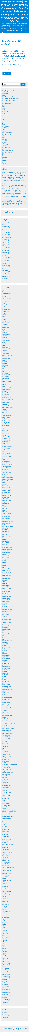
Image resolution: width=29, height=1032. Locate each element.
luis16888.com (6, 544)
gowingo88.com (6, 472)
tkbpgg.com (5, 803)
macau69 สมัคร (6, 555)
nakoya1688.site (6, 599)
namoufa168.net (6, 601)
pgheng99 (5, 642)
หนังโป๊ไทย (5, 145)
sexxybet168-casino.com (8, 723)
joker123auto (5, 511)
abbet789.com (6, 332)
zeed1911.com (5, 886)
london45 (4, 539)
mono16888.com (6, 588)
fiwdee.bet (5, 441)
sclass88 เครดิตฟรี (16, 66)
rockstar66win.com (7, 697)
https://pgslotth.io (7, 152)
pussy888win (5, 683)
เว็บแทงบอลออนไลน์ (7, 996)
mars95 (4, 565)
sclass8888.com (6, 66)
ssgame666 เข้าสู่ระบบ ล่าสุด (9, 764)
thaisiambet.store (6, 789)
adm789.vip (5, 337)
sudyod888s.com (6, 771)
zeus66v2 (4, 890)
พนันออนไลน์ (5, 917)
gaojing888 (5, 459)
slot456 (4, 118)
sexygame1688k (6, 730)
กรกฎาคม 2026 (6, 224)
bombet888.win (6, 392)
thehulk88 (4, 790)
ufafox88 (4, 833)
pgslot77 (4, 650)
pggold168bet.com (7, 640)
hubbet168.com (6, 490)
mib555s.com (5, 585)
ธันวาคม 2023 (6, 275)
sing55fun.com (6, 738)
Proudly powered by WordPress (10, 1028)
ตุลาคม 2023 (5, 278)
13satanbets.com (6, 293)
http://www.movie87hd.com (9, 97)
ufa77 (3, 824)
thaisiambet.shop (6, 785)
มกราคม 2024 (6, 273)
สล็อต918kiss (5, 952)
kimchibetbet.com (7, 520)
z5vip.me (4, 881)
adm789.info (5, 335)
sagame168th (5, 712)
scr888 (4, 722)
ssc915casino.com (7, 762)
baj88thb (4, 362)
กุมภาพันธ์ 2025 (6, 252)
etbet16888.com (6, 432)
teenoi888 (5, 782)
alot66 (4, 342)
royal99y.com (5, 699)
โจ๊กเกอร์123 (5, 1002)
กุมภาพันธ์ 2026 (6, 232)
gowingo (4, 471)
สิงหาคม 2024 (6, 262)
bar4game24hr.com (7, 366)
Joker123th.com (6, 513)
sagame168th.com (7, 714)
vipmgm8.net (5, 859)
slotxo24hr (5, 751)
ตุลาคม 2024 (5, 258)
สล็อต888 (4, 136)
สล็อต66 (4, 119)
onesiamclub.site (6, 619)
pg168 (4, 124)
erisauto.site (5, 430)
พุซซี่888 (4, 921)
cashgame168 (5, 406)
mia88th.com (5, 582)
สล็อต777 (4, 948)
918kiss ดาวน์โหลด (7, 321)
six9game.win (5, 741)
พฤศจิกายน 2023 (6, 276)
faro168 (4, 435)
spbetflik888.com (6, 753)
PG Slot (4, 632)
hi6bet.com (5, 482)
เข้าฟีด (4, 1014)
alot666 (4, 344)
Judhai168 (5, 515)
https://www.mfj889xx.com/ (9, 489)
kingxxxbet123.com (7, 523)
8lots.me (4, 316)
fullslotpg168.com (7, 453)
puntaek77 (5, 678)
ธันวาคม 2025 (6, 236)
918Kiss (4, 319)
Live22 (4, 533)
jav (3, 505)
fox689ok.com (6, 448)
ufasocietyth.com (6, 841)
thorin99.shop (6, 797)
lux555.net (5, 546)
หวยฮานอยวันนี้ (6, 978)
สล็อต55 (4, 943)
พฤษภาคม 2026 (6, 227)
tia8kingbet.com (6, 800)
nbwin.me (4, 604)
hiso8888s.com (6, 485)
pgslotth (4, 661)
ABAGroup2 (5, 331)
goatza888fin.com (7, 466)
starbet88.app (6, 766)
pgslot (4, 105)
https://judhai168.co (7, 132)
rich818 (4, 691)
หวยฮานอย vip (6, 976)
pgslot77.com (5, 652)
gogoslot (4, 163)
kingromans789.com (7, 521)
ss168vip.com (5, 759)
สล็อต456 (4, 942)
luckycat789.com (6, 541)
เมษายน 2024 (5, 268)
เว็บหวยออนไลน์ (6, 992)
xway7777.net (5, 875)
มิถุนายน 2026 (6, 226)
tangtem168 (5, 780)
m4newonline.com (7, 547)
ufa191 (4, 823)
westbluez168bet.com (8, 867)
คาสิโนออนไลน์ (6, 894)
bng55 (4, 391)
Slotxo (4, 749)
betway (4, 158)
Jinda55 (4, 507)
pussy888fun (5, 681)
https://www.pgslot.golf (8, 103)
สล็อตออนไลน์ (5, 958)
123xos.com (5, 291)
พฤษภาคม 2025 (6, 247)
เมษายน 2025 (5, 249)
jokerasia (4, 160)
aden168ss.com (6, 334)
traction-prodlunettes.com (9, 810)
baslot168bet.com (7, 370)
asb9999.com (5, 347)
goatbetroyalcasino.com (8, 464)
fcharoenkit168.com (7, 436)
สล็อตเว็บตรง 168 (6, 963)
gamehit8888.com (7, 458)
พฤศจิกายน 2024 (6, 257)
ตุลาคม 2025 (5, 239)
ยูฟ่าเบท (4, 927)
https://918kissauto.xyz (8, 90)
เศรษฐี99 (4, 997)
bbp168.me (5, 371)
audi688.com (5, 350)
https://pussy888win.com (8, 100)
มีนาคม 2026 (5, 231)
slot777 (4, 155)
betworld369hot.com (7, 383)
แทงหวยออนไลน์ (6, 1000)
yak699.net (5, 878)
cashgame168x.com (7, 407)
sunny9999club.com (7, 772)
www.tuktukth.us (6, 872)
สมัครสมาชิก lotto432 (7, 934)
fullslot (4, 108)
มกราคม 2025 (6, 254)
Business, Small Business (8, 399)
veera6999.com (6, 849)
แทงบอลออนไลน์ (6, 999)
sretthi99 (4, 758)
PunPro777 (5, 673)
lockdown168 (5, 538)
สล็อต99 (4, 137)
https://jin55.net (6, 126)
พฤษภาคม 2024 (6, 267)
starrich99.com (6, 767)
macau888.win (6, 557)
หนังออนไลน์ (5, 971)
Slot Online (5, 746)
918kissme (5, 326)
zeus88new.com (6, 891)
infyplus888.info (6, 500)
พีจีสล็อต (4, 919)
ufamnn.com (5, 836)
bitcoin (4, 384)
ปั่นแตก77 (4, 916)
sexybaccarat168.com (8, 728)
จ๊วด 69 (4, 896)
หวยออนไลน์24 (6, 974)
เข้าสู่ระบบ (4, 1012)
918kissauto (5, 324)
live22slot (4, 110)
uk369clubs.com (6, 846)
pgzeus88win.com (7, 663)
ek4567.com (5, 427)
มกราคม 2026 (6, 234)
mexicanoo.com (6, 577)
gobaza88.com (6, 467)
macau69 (4, 554)
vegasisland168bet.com (8, 850)
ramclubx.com (6, 684)
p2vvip (4, 624)
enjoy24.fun (5, 428)
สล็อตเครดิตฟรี (6, 960)
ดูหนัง (3, 899)
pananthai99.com (6, 626)
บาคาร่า (4, 908)
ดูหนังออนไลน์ (5, 92)
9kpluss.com (5, 327)
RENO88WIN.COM (7, 689)
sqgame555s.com (7, 754)
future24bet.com (6, 456)
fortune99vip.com (7, 446)
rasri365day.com (6, 686)
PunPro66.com (6, 671)
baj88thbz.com (6, 363)
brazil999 (4, 396)
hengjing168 (5, 481)
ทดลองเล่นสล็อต (6, 904)
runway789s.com (6, 704)
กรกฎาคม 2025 (6, 244)
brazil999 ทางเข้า (6, 397)
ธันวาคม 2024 (6, 255)
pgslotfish (4, 660)
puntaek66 (5, 676)
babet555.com (6, 358)
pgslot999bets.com (7, 657)
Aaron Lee (17, 64)
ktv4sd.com (5, 525)
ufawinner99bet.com (7, 844)
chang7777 (5, 412)
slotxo (4, 142)
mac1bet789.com (6, 552)
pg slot (4, 162)
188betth (4, 304)
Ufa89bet (4, 826)
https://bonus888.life (7, 134)
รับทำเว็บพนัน (5, 932)
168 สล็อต (4, 296)
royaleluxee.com (6, 701)
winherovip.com (6, 868)
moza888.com (6, 591)
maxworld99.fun (6, 567)
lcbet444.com (5, 528)
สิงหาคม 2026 (6, 223)
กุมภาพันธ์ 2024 (6, 271)
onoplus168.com (6, 622)
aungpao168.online (7, 353)
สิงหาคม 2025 (6, 242)
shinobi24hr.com (6, 735)
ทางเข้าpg (4, 906)
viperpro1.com (6, 854)
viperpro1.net (5, 855)
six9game (4, 740)
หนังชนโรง (5, 111)
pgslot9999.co (6, 655)
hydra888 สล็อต (6, 492)
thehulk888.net (6, 793)
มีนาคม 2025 (5, 250)
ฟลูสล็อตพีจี (5, 922)
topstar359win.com (7, 806)
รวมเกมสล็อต (5, 929)
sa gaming (5, 93)
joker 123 (4, 123)
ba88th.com (5, 357)
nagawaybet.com (6, 598)
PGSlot (4, 648)
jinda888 (4, 508)
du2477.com (5, 423)
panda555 (5, 627)
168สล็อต (4, 301)
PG (3, 630)
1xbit (3, 308)
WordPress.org (6, 1017)
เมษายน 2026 (5, 229)
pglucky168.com (6, 647)
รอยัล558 (4, 930)
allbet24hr (5, 339)
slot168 (4, 116)
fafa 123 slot (5, 433)
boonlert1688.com (7, 394)
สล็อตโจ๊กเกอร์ (5, 968)
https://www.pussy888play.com (10, 98)
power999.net (6, 666)
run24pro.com (6, 702)
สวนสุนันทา (5, 969)
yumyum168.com (6, 880)
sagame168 (5, 710)
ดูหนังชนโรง (5, 114)
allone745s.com (6, 340)
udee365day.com (6, 818)
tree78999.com (6, 813)
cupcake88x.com (6, 415)
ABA (3, 329)
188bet (4, 303)
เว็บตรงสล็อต (5, 986)
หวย (3, 973)
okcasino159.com (6, 617)
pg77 (3, 635)
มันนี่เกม (4, 924)
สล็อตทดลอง (5, 144)
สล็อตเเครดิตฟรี (6, 965)
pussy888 (4, 139)
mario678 (4, 562)
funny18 (4, 454)
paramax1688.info (7, 629)
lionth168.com (6, 529)
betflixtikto (5, 373)
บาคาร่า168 (5, 141)
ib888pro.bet (5, 497)
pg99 (3, 106)
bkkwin (4, 386)
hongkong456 (6, 487)
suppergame (5, 777)
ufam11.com (5, 834)
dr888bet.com (6, 420)
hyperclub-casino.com (8, 494)
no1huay (4, 613)
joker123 (4, 95)
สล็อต (3, 935)
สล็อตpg (4, 955)
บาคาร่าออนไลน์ (6, 911)
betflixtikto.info (6, 375)
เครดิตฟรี (4, 981)
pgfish (4, 639)
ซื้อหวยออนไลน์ (6, 898)
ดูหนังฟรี (4, 113)
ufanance (4, 837)
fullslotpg (4, 451)
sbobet (4, 717)
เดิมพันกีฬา (5, 984)
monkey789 (5, 586)
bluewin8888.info (6, 388)
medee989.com (6, 570)
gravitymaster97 (15, 1030)
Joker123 (4, 510)
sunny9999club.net (7, 774)
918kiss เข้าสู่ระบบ (6, 322)
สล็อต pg (4, 939)
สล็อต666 (4, 947)
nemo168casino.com (7, 606)
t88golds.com (6, 779)
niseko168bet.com (7, 609)
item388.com (5, 503)
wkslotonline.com (6, 870)
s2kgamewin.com (6, 707)
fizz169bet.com (6, 445)
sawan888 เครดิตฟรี (7, 715)
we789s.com (5, 865)
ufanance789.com (7, 839)
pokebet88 (5, 665)
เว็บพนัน (4, 987)
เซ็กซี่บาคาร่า (5, 983)
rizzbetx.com (5, 694)
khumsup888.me (6, 518)
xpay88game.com (7, 873)
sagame (4, 709)
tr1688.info (5, 808)
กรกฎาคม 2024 (6, 263)
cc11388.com (5, 410)
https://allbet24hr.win (7, 150)
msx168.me (5, 593)
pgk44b (4, 645)
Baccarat (4, 360)
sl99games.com (6, 743)
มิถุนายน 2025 (6, 245)
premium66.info (6, 668)
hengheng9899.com (7, 477)
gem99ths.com (6, 461)
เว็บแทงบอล (5, 994)
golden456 (5, 469)
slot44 (4, 131)
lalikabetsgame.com (7, 526)
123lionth (4, 290)
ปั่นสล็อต (4, 912)
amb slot (4, 345)
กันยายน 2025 (5, 240)
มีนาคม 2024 (5, 270)
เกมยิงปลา (4, 979)
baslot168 (4, 368)
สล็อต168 (4, 940)
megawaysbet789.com (8, 573)
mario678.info (6, 564)
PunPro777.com (6, 674)
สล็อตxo (4, 956)
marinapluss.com (6, 559)
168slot (4, 300)
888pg (4, 314)
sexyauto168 (5, 727)
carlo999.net (5, 404)
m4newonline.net (6, 551)
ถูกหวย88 (4, 903)
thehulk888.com (6, 792)
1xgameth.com (6, 309)
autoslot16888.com (7, 355)
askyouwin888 (6, 348)
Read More (7, 73)
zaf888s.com (5, 885)
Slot (3, 745)
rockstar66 (5, 696)
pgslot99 (4, 653)
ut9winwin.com (6, 847)
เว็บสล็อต (4, 991)
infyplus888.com (6, 498)
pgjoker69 (5, 643)
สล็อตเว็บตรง (5, 961)
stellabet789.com (6, 769)
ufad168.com (5, 829)
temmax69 (5, 784)
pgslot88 (4, 157)
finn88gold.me (6, 438)
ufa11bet (4, 820)
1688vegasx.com (6, 298)
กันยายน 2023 (5, 280)
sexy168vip (5, 725)
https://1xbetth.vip (7, 147)
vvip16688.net (6, 862)
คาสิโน (4, 893)
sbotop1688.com (6, 718)
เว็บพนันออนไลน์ (6, 989)
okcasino (4, 616)
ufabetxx (4, 828)
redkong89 (5, 687)
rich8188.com (5, 692)
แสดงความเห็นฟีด (6, 1016)
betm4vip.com (6, 378)
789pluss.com (6, 311)
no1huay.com (5, 614)
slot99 (4, 127)
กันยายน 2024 (5, 260)
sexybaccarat (5, 101)
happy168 (4, 476)
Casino (4, 409)
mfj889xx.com (6, 578)
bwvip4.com (5, 402)
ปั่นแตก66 (4, 914)
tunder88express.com (8, 816)
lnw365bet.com (6, 536)
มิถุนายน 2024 (6, 265)
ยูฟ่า (3, 925)
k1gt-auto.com (6, 516)
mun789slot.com (6, 596)
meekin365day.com (7, 572)
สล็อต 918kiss (5, 937)
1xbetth (4, 306)
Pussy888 (4, 679)
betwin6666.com (6, 381)
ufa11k (4, 821)
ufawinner (4, 842)
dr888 (4, 419)
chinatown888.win (7, 414)
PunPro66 (4, 670)
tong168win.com (6, 805)
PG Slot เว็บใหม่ (6, 634)
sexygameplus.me (7, 732)
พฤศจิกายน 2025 (6, 237)
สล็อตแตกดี (5, 966)
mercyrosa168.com (7, 575)
